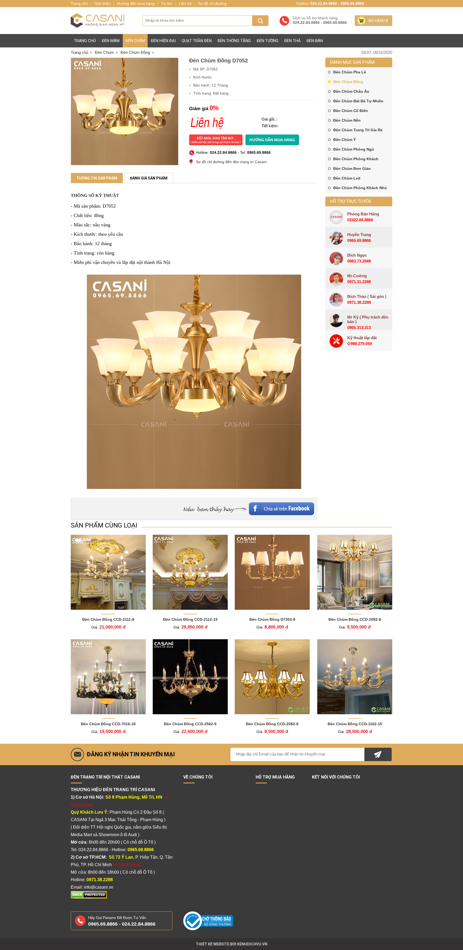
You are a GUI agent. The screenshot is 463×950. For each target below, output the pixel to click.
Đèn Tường (267, 40)
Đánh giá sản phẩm (148, 178)
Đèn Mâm (111, 40)
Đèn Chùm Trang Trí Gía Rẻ (358, 130)
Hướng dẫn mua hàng (136, 3)
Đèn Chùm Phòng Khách (355, 159)
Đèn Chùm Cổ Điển (350, 111)
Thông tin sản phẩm (96, 178)
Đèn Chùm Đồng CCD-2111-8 (108, 619)
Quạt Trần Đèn (197, 40)
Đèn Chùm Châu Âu (351, 91)
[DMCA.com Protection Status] (89, 897)
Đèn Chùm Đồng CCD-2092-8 (354, 619)
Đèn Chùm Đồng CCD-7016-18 (108, 724)
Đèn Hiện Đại (163, 40)
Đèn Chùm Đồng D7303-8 (272, 619)
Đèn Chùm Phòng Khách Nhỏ (360, 188)
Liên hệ (185, 3)
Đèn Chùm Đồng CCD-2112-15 (190, 619)
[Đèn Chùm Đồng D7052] (124, 111)
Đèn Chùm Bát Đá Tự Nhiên (358, 101)
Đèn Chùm (135, 40)
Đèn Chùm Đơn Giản (352, 168)
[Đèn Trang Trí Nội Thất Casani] (97, 20)
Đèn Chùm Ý (344, 139)
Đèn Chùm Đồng (348, 82)
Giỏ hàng (378, 20)
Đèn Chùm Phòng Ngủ (353, 149)
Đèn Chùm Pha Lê (349, 72)
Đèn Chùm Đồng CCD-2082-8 (272, 724)
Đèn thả (292, 40)
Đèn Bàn (315, 40)
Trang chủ (85, 40)
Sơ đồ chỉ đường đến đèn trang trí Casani (231, 162)
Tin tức (167, 3)
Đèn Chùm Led (346, 178)
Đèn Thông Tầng (234, 40)
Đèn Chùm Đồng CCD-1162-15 (355, 724)
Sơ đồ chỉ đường (212, 3)
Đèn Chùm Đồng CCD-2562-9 (190, 724)
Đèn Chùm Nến (347, 120)
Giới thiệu (102, 3)
